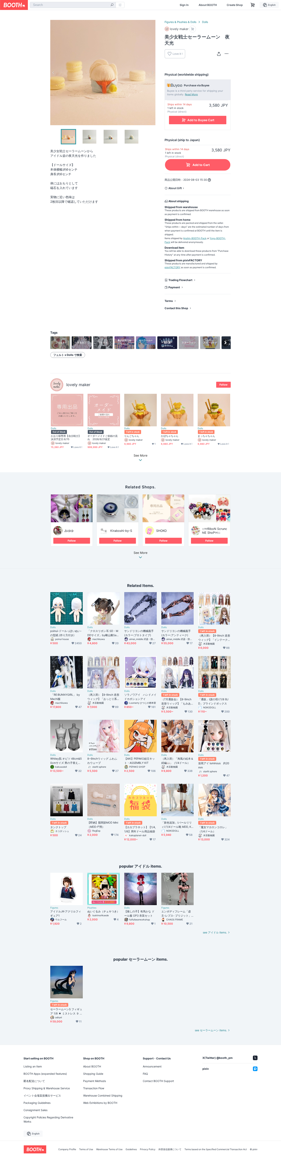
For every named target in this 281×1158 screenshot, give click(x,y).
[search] (112, 5)
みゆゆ (69, 531)
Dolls (205, 22)
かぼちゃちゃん (170, 435)
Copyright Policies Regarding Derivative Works (48, 1119)
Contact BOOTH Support (158, 1081)
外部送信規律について (169, 1149)
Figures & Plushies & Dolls (180, 22)
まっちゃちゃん (206, 435)
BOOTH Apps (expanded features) (45, 1073)
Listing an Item (33, 1066)
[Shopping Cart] (253, 5)
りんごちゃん (131, 435)
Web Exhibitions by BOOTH (100, 1102)
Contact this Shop (176, 308)
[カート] (192, 29)
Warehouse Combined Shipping (102, 1095)
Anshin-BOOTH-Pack (194, 238)
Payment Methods (94, 1081)
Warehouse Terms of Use (109, 1149)
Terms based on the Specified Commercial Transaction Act (215, 1149)
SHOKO (161, 531)
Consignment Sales (35, 1110)
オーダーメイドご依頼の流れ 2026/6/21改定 (103, 437)
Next (152, 72)
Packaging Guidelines (37, 1102)
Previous (53, 72)
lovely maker (78, 384)
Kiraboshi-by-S (121, 531)
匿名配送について (34, 1081)
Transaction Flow (93, 1088)
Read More (191, 94)
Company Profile (67, 1149)
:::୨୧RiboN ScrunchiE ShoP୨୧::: (214, 530)
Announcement (152, 1066)
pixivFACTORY (172, 267)
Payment (174, 287)
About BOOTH (208, 5)
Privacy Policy (147, 1149)
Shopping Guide (93, 1073)
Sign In (184, 5)
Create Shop (235, 5)
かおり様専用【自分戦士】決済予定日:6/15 (66, 437)
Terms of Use (86, 1149)
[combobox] (73, 5)
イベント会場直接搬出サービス (42, 1095)
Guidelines (131, 1149)
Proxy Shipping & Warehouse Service (47, 1088)
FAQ (145, 1073)
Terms (169, 300)
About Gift (175, 188)
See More (140, 553)
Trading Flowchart (180, 280)
